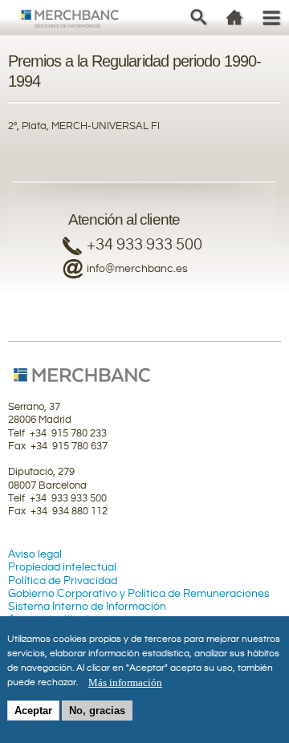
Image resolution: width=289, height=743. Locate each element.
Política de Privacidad (62, 581)
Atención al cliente (124, 219)
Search (198, 17)
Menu (271, 17)
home (234, 17)
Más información (125, 682)
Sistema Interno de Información (87, 606)
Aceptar (33, 710)
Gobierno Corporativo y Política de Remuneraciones (139, 593)
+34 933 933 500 (144, 245)
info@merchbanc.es (137, 268)
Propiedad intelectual (62, 567)
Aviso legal (35, 554)
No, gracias (97, 710)
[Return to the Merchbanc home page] (70, 21)
